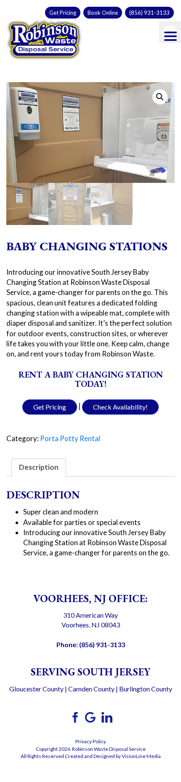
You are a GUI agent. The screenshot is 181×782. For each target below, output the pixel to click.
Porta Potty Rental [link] (70, 438)
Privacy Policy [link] (90, 741)
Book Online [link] (103, 12)
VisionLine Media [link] (141, 756)
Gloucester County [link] (36, 689)
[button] (160, 96)
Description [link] (39, 467)
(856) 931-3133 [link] (149, 12)
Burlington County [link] (145, 689)
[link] (44, 38)
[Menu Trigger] (170, 35)
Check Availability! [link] (120, 407)
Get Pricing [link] (62, 12)
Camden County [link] (91, 689)
